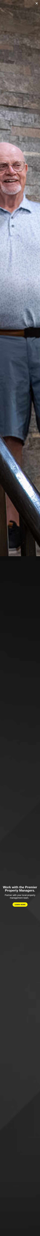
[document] (20, 618)
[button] (36, 3)
